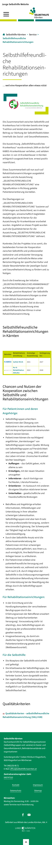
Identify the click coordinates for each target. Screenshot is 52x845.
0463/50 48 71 (13, 765)
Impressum (38, 785)
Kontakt (15, 785)
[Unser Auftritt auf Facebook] (23, 815)
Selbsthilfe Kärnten (16, 34)
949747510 (8, 777)
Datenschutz (15, 790)
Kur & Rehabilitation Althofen (18, 370)
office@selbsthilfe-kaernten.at (23, 768)
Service (33, 34)
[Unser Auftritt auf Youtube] (29, 815)
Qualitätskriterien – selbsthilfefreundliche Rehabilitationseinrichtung (26, 715)
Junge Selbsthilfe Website (15, 4)
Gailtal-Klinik (18, 362)
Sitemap (38, 790)
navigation (6, 14)
